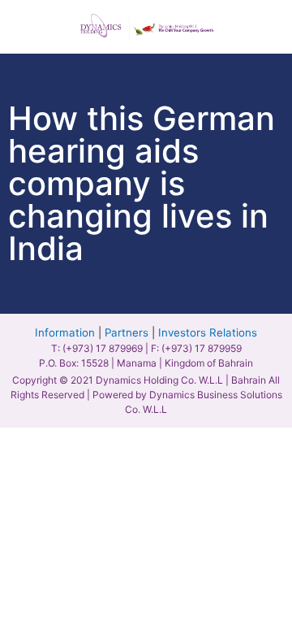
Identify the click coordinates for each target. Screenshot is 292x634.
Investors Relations (207, 332)
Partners (126, 332)
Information (65, 332)
